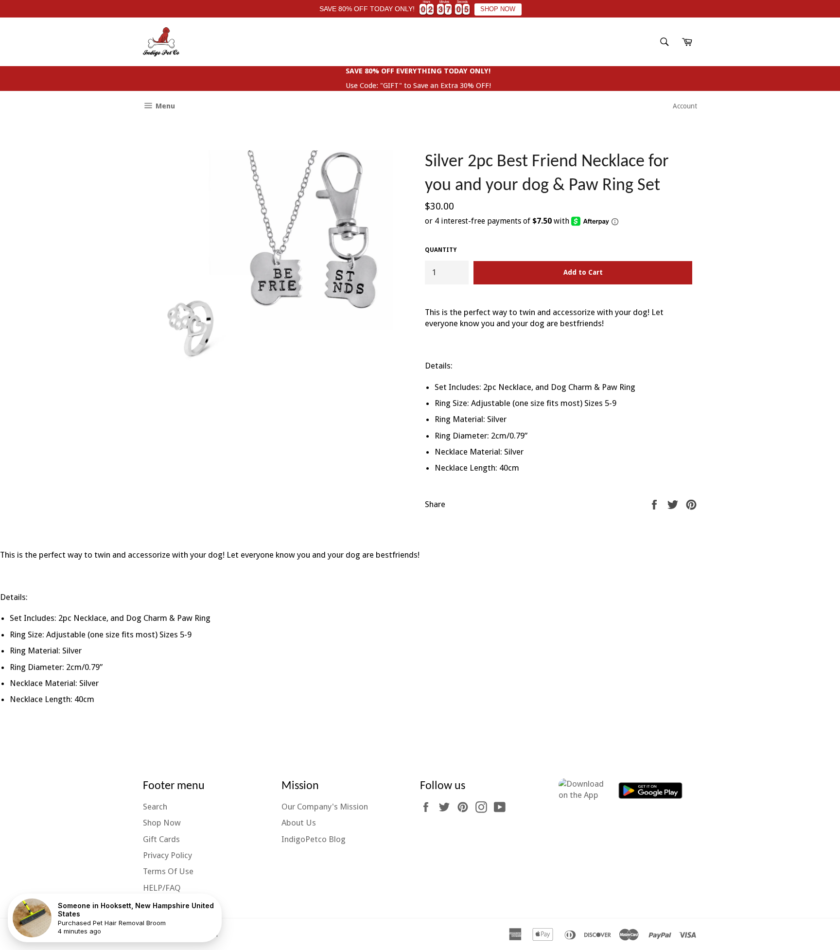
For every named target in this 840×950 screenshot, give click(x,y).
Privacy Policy (167, 855)
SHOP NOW (497, 9)
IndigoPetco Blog (313, 839)
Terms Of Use (168, 871)
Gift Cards (161, 839)
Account (685, 106)
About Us (298, 822)
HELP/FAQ (162, 888)
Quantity (440, 249)
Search (155, 806)
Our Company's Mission (324, 806)
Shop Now (162, 822)
